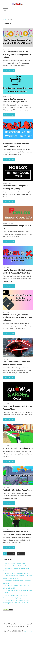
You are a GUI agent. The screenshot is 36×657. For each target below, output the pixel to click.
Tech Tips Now (28, 631)
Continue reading (8, 70)
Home (4, 19)
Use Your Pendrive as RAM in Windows (16, 566)
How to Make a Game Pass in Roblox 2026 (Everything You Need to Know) (18, 317)
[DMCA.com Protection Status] (8, 610)
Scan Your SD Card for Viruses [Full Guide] (17, 573)
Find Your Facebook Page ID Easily (15, 563)
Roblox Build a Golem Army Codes (17, 490)
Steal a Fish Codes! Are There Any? (18, 448)
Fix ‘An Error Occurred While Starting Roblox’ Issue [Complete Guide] (17, 54)
